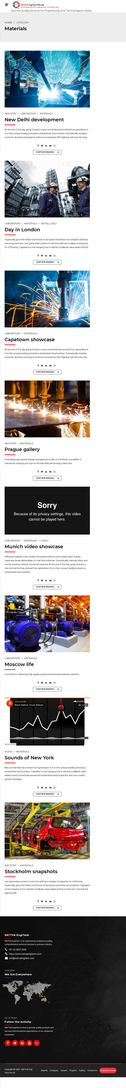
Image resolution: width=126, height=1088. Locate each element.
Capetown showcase (30, 339)
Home (8, 22)
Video (45, 540)
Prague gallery (22, 449)
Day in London (22, 229)
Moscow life (19, 664)
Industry (10, 113)
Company (54, 1070)
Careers (64, 1070)
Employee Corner (107, 1070)
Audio (8, 751)
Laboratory (28, 113)
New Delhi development (34, 120)
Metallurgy (49, 223)
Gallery (82, 1070)
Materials (46, 113)
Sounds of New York (29, 758)
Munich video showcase (34, 546)
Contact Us (92, 1070)
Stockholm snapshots (31, 871)
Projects (73, 1070)
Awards (44, 1070)
